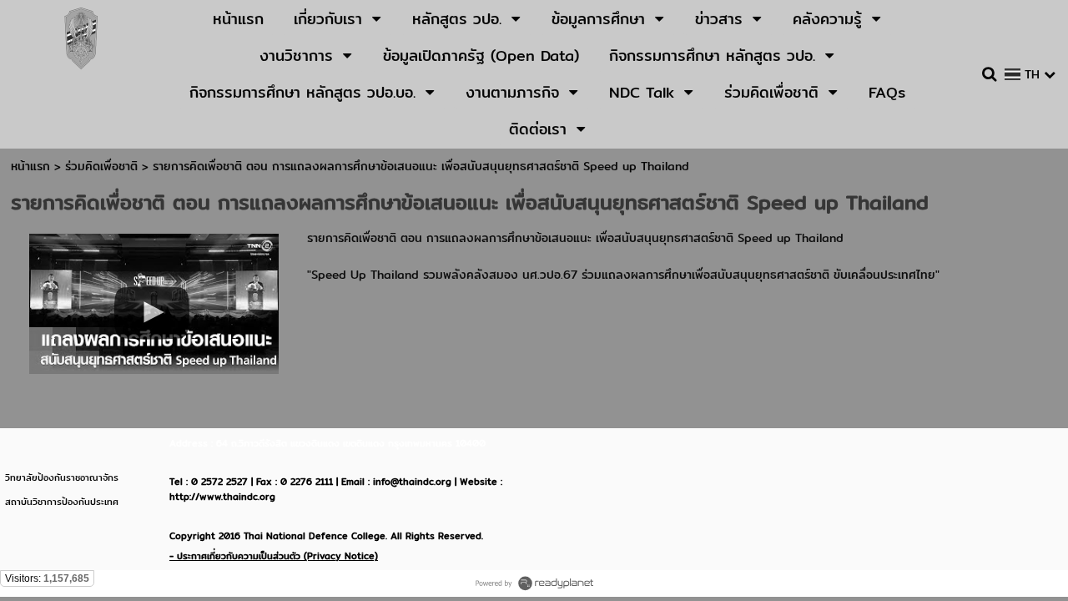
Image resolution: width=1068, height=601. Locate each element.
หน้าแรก (30, 166)
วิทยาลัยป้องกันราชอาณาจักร (61, 477)
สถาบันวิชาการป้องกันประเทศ (61, 501)
